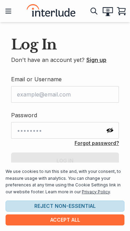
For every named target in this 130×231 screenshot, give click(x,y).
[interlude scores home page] (51, 11)
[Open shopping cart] (121, 11)
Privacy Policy (96, 191)
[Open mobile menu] (8, 11)
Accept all (65, 220)
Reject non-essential (65, 206)
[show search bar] (93, 11)
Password (24, 115)
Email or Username (36, 79)
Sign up (96, 59)
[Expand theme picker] (107, 11)
